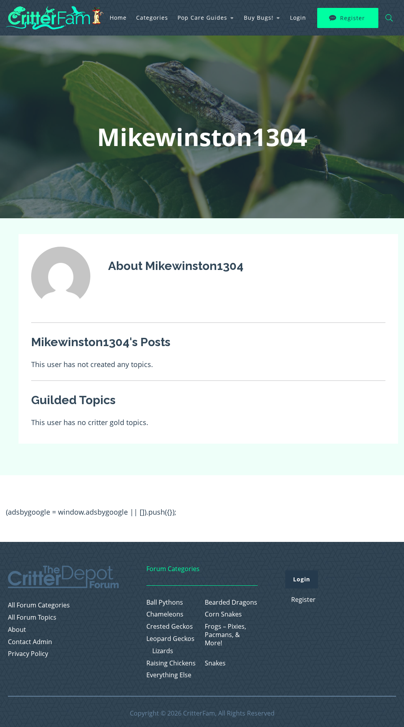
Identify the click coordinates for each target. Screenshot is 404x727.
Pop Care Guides (202, 17)
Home (118, 17)
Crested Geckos (169, 626)
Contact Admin (30, 642)
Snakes (215, 663)
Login (298, 17)
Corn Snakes (223, 614)
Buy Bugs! (258, 17)
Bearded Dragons (231, 602)
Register (352, 18)
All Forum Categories (39, 605)
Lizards (162, 651)
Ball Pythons (164, 602)
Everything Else (168, 675)
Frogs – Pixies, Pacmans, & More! (225, 634)
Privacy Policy (28, 654)
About (17, 630)
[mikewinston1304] (60, 311)
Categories (152, 17)
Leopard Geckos (170, 639)
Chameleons (164, 614)
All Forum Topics (32, 617)
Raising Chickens (171, 663)
